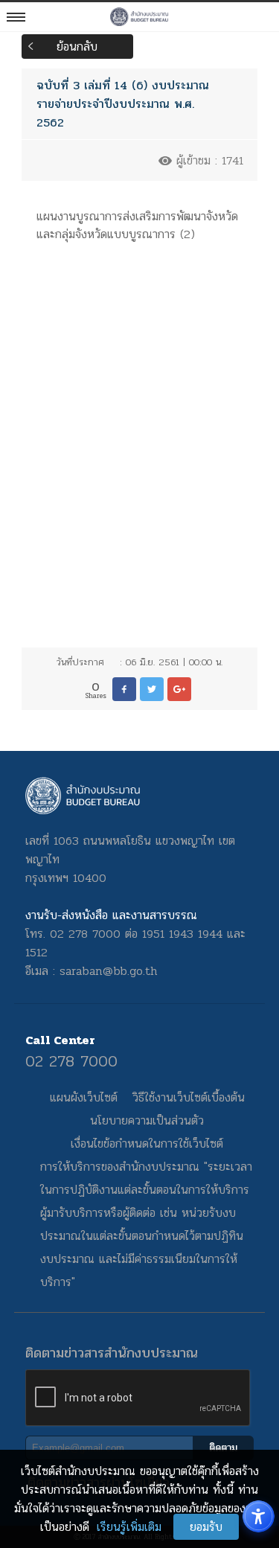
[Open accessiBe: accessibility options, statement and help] (258, 1516)
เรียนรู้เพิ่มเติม (129, 1526)
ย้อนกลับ (77, 46)
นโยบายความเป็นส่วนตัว (147, 1120)
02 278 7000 (71, 1061)
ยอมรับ (206, 1526)
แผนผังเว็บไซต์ (84, 1097)
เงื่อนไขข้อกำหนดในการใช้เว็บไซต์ (147, 1143)
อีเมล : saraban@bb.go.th (91, 971)
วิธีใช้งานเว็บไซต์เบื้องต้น (188, 1097)
